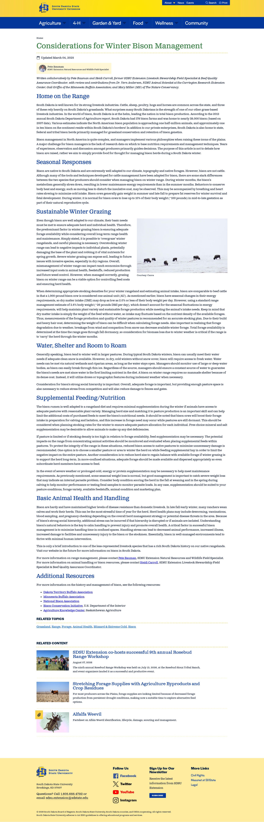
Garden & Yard (107, 22)
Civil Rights (198, 775)
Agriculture (50, 22)
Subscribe (157, 795)
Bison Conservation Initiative (63, 606)
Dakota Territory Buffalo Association (68, 592)
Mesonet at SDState (203, 780)
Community (196, 22)
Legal (194, 785)
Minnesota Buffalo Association (63, 597)
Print (224, 2)
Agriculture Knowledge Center (63, 610)
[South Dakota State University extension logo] (60, 7)
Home (40, 38)
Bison (132, 627)
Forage (66, 627)
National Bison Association (61, 601)
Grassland (43, 627)
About (168, 2)
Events (190, 2)
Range (56, 627)
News (181, 2)
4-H (77, 22)
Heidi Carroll (149, 563)
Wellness (164, 22)
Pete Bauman (56, 66)
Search (212, 2)
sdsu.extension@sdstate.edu (67, 798)
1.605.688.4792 (72, 794)
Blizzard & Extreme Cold (110, 627)
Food (138, 22)
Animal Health (82, 627)
